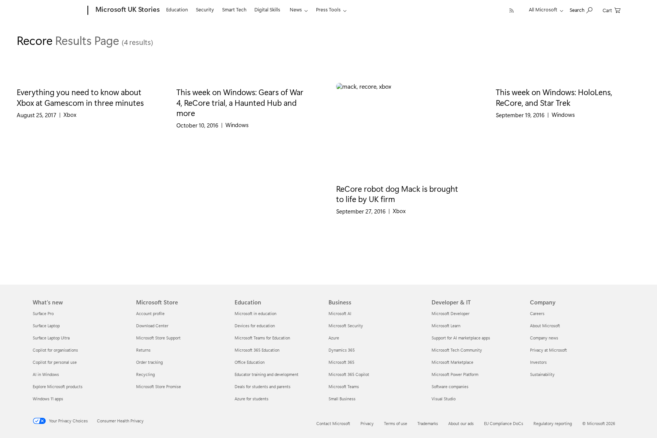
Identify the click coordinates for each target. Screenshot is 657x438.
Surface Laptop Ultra (51, 338)
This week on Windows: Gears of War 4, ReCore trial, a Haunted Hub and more (239, 102)
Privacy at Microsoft (548, 350)
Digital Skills (267, 9)
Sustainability (542, 374)
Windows (237, 125)
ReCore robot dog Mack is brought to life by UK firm (397, 193)
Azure (333, 338)
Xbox (69, 115)
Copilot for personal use (55, 362)
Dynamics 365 (341, 350)
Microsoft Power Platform (455, 374)
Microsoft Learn (446, 325)
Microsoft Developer (451, 313)
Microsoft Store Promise (158, 386)
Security (205, 9)
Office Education (250, 362)
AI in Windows (46, 374)
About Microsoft (545, 325)
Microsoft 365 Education (257, 350)
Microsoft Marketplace (452, 362)
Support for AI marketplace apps (461, 338)
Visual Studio (443, 398)
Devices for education (255, 325)
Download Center (152, 325)
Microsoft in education (255, 313)
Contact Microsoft (333, 423)
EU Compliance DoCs (503, 423)
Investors (538, 362)
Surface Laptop (46, 325)
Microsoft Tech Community (457, 350)
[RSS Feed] (511, 10)
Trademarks (427, 423)
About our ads (461, 423)
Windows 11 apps (48, 398)
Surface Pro (43, 313)
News (296, 9)
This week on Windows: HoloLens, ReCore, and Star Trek (554, 96)
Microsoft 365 (341, 362)
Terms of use (395, 423)
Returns (143, 350)
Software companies (450, 386)
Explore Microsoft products (58, 386)
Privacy (367, 423)
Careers (537, 313)
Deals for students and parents (262, 386)
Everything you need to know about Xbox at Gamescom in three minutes (80, 96)
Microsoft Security (345, 325)
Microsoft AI (339, 313)
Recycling (145, 374)
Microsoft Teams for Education (262, 338)
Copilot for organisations (55, 350)
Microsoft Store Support (158, 338)
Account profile (150, 313)
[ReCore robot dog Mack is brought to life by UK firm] (408, 131)
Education (177, 9)
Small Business (341, 398)
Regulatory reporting (552, 423)
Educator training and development (266, 374)
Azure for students (251, 398)
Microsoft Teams (343, 386)
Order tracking (149, 362)
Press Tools (328, 9)
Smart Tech (234, 9)
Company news (544, 338)
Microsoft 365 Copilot (348, 374)
